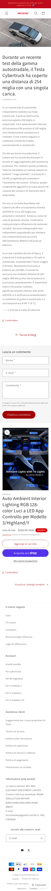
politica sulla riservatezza (19, 738)
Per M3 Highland (14, 678)
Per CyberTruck (13, 671)
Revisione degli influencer (19, 636)
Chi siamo (11, 622)
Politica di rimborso (30, 878)
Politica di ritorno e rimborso (21, 752)
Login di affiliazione (16, 644)
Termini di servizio (15, 731)
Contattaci (11, 629)
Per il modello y (14, 693)
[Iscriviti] (41, 838)
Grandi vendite (13, 664)
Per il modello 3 (14, 685)
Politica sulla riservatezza (17, 883)
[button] (6, 13)
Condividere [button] (11, 320)
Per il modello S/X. (15, 700)
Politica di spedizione (17, 745)
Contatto (33, 888)
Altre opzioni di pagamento (26, 561)
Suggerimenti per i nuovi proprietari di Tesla (25, 722)
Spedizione (6, 534)
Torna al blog (27, 335)
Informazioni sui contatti (18, 767)
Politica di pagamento (17, 760)
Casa (8, 615)
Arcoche (22, 875)
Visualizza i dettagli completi (30, 584)
